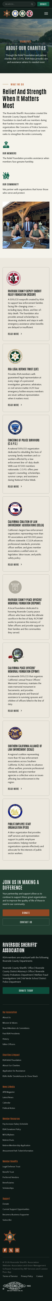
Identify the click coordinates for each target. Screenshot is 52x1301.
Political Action (9, 1108)
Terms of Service (10, 1276)
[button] (46, 13)
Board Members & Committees (16, 1028)
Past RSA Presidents (11, 1034)
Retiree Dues (8, 1140)
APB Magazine (9, 1092)
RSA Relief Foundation (12, 1060)
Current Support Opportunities (16, 1209)
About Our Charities (11, 1065)
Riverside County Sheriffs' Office (18, 968)
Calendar (6, 1103)
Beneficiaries (8, 1183)
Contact (39, 1276)
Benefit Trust (8, 1172)
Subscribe (7, 1220)
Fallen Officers (9, 1044)
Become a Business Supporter (16, 1215)
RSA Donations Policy (12, 1129)
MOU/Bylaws (8, 1135)
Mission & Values (10, 1023)
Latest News (8, 1097)
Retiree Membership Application (16, 1145)
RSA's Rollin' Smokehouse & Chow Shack (20, 1076)
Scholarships (8, 1188)
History (6, 1039)
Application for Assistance (14, 1071)
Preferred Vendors (11, 1177)
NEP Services (30, 1269)
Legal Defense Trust (11, 1167)
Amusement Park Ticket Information (18, 1151)
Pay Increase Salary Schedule (15, 1124)
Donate (43, 4)
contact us (26, 922)
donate (26, 912)
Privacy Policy (27, 1276)
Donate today (26, 990)
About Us (7, 1017)
